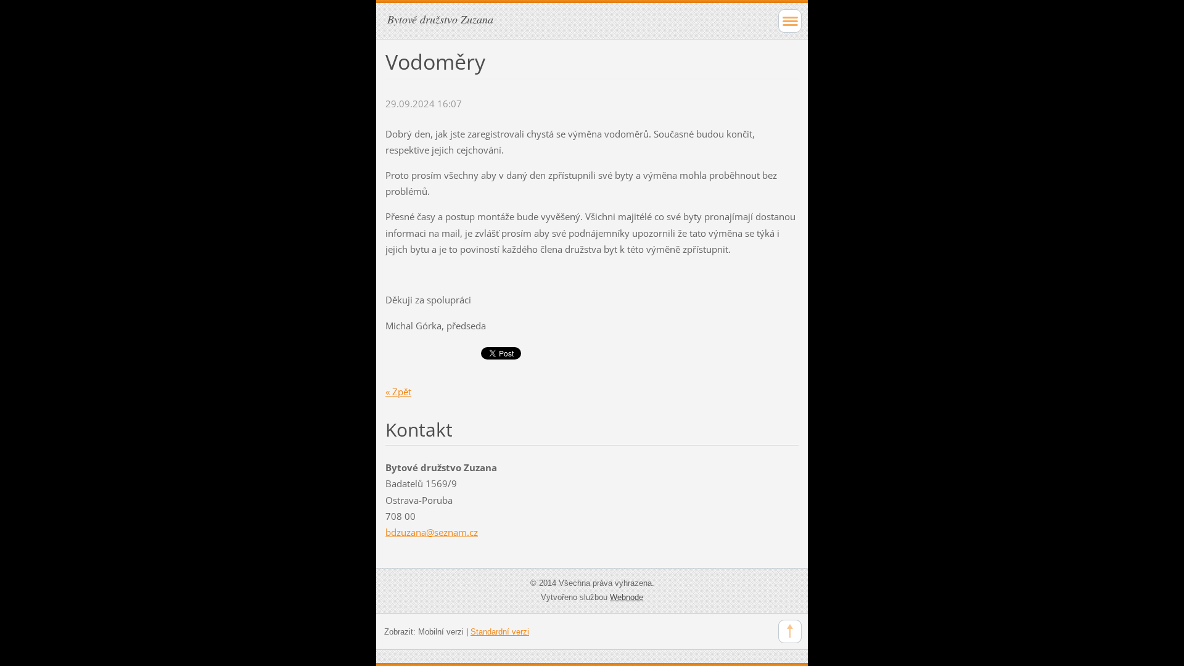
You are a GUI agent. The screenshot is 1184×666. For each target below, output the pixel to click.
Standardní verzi (500, 631)
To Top (790, 631)
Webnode (626, 597)
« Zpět (398, 391)
